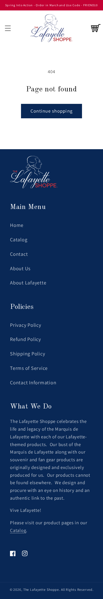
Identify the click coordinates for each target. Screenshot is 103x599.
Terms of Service (29, 368)
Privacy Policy (25, 325)
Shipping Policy (27, 353)
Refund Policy (25, 339)
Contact (19, 254)
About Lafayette (28, 282)
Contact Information (33, 382)
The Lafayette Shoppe (41, 589)
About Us (20, 268)
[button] (8, 28)
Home (17, 225)
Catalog (18, 239)
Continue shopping (51, 111)
